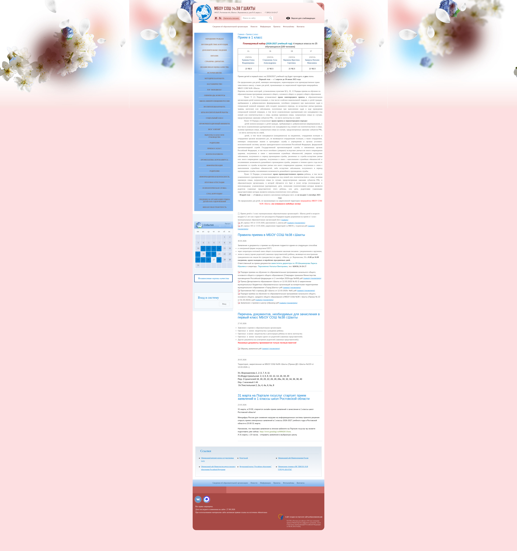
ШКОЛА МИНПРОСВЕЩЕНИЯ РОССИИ (215, 101)
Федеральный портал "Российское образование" (256, 467)
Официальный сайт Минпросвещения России (293, 458)
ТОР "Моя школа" (214, 90)
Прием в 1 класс (252, 34)
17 (198, 254)
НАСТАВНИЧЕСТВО (214, 84)
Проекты (276, 27)
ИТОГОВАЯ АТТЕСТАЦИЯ (214, 182)
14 (219, 248)
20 (213, 254)
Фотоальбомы (288, 27)
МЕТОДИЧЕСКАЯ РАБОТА (214, 78)
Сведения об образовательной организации (230, 27)
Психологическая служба (214, 188)
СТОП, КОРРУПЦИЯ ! (214, 194)
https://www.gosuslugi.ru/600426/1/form (275, 432)
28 (219, 260)
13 (213, 248)
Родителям (214, 171)
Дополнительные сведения (214, 50)
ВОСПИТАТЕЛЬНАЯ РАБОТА (214, 107)
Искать (270, 18)
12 (208, 248)
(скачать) (284, 220)
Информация (265, 27)
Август (227, 224)
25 (203, 260)
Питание (214, 56)
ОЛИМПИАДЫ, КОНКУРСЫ (214, 95)
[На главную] (216, 18)
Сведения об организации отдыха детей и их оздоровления (214, 200)
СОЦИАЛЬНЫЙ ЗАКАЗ (214, 118)
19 (208, 254)
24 (198, 260)
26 (208, 260)
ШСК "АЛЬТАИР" (214, 129)
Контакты (300, 27)
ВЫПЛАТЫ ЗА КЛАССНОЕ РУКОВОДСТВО (214, 136)
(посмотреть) (300, 223)
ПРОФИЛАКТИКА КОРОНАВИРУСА (214, 160)
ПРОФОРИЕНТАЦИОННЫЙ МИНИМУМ (214, 124)
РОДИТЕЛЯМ (214, 143)
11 (203, 248)
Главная (241, 34)
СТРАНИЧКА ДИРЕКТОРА (214, 61)
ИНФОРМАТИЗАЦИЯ (215, 165)
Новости (254, 27)
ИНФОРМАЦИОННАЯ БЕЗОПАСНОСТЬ (214, 177)
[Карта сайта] (220, 18)
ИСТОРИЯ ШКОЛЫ (214, 73)
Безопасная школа (214, 154)
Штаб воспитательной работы (214, 112)
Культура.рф (244, 458)
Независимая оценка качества (214, 67)
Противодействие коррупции (214, 45)
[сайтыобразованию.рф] (320, 7)
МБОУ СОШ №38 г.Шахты (234, 8)
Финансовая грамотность (214, 207)
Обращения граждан (214, 39)
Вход (224, 304)
